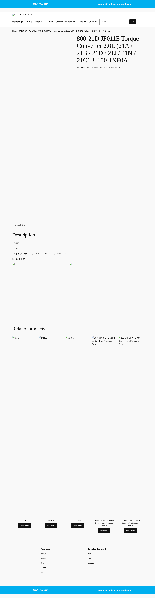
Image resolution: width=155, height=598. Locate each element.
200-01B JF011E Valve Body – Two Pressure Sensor (130, 522)
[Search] (132, 21)
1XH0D (77, 520)
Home (14, 31)
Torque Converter (113, 67)
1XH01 (24, 520)
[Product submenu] (43, 21)
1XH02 (51, 520)
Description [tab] (20, 225)
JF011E (33, 31)
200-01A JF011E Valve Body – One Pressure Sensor (104, 522)
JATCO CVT (24, 31)
